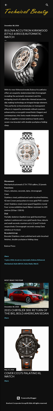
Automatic (27, 260)
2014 (12, 260)
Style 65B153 (18, 264)
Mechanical (8, 264)
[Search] (47, 4)
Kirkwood (41, 260)
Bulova (33, 260)
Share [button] (6, 256)
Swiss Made (28, 264)
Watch (35, 264)
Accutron (18, 260)
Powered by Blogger (28, 398)
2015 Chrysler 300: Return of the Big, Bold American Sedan (26, 311)
